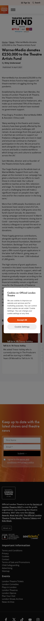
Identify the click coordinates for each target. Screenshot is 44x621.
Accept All (22, 320)
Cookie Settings (22, 327)
